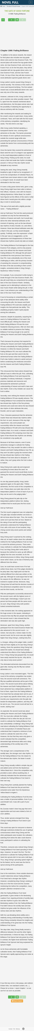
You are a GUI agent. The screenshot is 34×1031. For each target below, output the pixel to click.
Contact (10, 1029)
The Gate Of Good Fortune (17, 11)
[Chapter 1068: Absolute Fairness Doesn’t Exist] (11, 19)
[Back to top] (23, 1029)
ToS (14, 1029)
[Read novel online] (10, 2)
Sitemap (18, 1029)
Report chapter (17, 1001)
